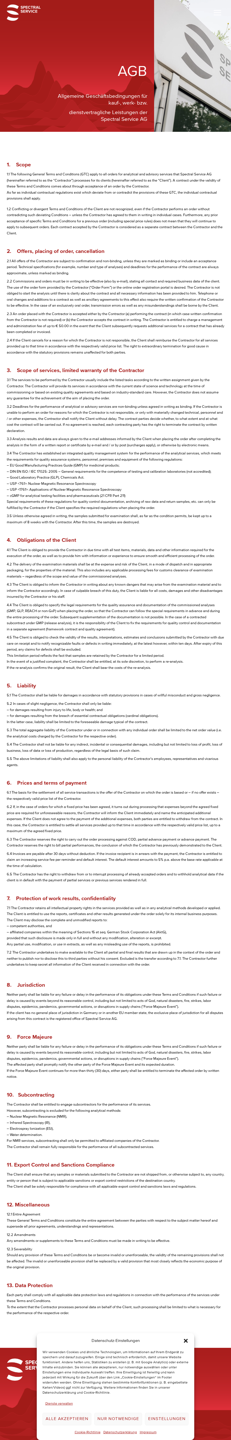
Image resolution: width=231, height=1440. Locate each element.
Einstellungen (167, 1419)
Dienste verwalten (59, 1403)
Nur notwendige (118, 1419)
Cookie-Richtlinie (88, 1432)
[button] (186, 1341)
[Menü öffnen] (217, 12)
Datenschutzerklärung (120, 1432)
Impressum (148, 1432)
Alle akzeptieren (67, 1419)
